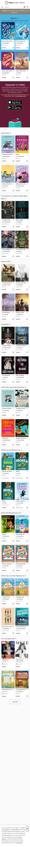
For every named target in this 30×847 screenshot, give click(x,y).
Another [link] (4, 534)
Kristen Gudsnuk (20, 185)
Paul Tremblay (6, 536)
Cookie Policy (19, 842)
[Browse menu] (27, 7)
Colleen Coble (20, 314)
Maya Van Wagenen (21, 628)
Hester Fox (19, 251)
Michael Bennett (20, 377)
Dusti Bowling (6, 599)
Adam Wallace (6, 43)
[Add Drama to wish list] (27, 161)
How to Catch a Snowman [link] (21, 41)
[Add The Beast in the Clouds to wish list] (27, 415)
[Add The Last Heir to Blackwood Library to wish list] (27, 256)
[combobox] (12, 7)
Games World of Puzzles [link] (7, 689)
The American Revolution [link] (7, 283)
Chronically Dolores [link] (21, 626)
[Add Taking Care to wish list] (13, 445)
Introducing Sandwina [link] (7, 564)
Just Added (5, 324)
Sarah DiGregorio (6, 440)
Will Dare (19, 72)
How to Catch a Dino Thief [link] (21, 71)
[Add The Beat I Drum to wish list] (13, 604)
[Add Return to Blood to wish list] (27, 382)
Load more (15, 702)
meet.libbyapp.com (21, 96)
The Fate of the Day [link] (21, 283)
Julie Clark (5, 377)
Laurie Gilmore (20, 691)
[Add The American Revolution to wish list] (13, 290)
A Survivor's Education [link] (7, 408)
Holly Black (19, 221)
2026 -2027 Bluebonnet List (10, 513)
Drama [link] (17, 154)
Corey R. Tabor (20, 502)
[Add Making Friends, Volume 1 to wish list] (27, 191)
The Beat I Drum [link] (6, 597)
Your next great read (8, 639)
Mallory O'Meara (20, 440)
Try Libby (4, 10)
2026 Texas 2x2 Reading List (11, 450)
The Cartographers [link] (6, 249)
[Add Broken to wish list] (27, 478)
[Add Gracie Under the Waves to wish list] (27, 541)
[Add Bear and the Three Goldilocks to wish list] (13, 478)
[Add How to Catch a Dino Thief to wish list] (27, 78)
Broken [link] (18, 471)
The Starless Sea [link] (6, 220)
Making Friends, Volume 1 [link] (21, 184)
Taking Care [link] (5, 438)
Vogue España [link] (19, 660)
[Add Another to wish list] (13, 541)
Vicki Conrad (6, 565)
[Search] (2, 7)
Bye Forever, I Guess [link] (7, 626)
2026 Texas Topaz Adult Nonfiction (13, 387)
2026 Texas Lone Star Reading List (13, 576)
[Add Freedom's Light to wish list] (27, 319)
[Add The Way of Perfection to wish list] (13, 352)
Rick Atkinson (20, 284)
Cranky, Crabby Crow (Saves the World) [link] (21, 501)
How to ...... (15, 18)
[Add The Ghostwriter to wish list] (13, 382)
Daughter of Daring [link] (21, 438)
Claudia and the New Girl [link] (7, 154)
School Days (5, 133)
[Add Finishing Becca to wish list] (13, 319)
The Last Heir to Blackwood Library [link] (21, 249)
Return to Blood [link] (20, 375)
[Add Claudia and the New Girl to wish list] (13, 161)
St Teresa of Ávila (6, 347)
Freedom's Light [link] (20, 312)
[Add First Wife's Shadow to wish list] (27, 352)
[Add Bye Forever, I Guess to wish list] (13, 633)
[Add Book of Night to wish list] (27, 227)
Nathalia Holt (20, 410)
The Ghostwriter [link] (6, 375)
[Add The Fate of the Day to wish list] (27, 290)
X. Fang (18, 473)
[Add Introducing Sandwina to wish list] (13, 571)
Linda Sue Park (20, 536)
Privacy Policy (15, 829)
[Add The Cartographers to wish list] (13, 256)
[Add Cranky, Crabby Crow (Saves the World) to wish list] (27, 508)
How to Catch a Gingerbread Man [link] (7, 71)
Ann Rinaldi (5, 314)
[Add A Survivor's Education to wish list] (13, 415)
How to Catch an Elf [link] (7, 41)
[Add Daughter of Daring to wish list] (27, 445)
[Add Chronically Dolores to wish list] (27, 633)
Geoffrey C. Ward (6, 284)
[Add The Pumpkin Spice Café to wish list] (27, 696)
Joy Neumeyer (6, 410)
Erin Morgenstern (6, 221)
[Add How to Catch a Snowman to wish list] (27, 48)
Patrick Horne (6, 473)
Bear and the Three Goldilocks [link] (7, 471)
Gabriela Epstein (6, 156)
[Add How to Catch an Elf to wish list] (13, 48)
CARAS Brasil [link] (5, 660)
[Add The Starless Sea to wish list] (13, 227)
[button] (13, 41)
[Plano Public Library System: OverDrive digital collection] (15, 3)
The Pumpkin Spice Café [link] (21, 689)
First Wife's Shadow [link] (21, 345)
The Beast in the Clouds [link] (21, 408)
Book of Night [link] (19, 220)
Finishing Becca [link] (6, 312)
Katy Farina (5, 185)
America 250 (5, 262)
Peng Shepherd (6, 251)
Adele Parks (19, 347)
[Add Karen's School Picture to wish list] (13, 191)
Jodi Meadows (6, 628)
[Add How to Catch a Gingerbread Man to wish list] (13, 78)
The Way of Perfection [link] (7, 345)
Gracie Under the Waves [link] (21, 534)
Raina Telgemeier (20, 156)
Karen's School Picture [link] (7, 184)
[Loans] (24, 7)
